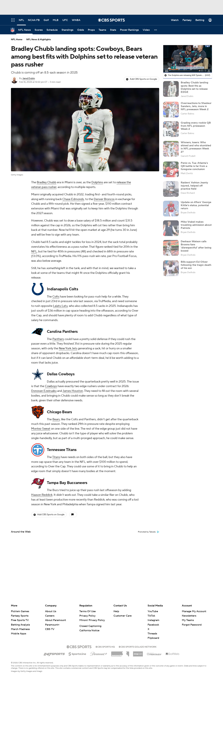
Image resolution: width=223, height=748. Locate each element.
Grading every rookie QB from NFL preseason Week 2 (196, 126)
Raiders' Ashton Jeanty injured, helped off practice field (194, 185)
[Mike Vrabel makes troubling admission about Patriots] (171, 228)
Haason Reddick (41, 495)
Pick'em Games (20, 611)
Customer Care (122, 615)
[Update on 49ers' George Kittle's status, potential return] (171, 208)
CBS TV (49, 629)
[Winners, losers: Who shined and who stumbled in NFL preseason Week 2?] (171, 149)
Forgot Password (192, 624)
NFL (34, 251)
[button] (156, 29)
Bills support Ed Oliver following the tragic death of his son (196, 265)
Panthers (58, 339)
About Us (50, 611)
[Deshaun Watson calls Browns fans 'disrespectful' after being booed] (171, 248)
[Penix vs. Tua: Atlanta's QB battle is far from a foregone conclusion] (171, 169)
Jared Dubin (28, 78)
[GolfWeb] (172, 654)
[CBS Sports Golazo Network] (138, 646)
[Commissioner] (120, 652)
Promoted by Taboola (147, 532)
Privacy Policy (87, 615)
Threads (152, 633)
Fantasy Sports (19, 615)
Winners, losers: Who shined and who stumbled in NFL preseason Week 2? (196, 147)
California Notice (89, 630)
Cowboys (51, 386)
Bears (56, 419)
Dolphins (97, 182)
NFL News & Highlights (38, 39)
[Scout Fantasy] (154, 653)
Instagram (153, 620)
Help (116, 611)
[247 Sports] (54, 653)
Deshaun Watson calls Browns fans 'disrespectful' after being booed (196, 246)
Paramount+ (52, 624)
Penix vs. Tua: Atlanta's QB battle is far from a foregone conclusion (194, 166)
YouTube (153, 611)
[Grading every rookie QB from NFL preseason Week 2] (171, 129)
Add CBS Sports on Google (143, 79)
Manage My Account (194, 611)
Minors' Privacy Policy (92, 620)
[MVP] (138, 652)
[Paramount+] (98, 653)
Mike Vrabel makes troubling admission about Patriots (196, 225)
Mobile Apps (18, 633)
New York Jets (68, 348)
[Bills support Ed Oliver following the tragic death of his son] (171, 268)
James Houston (73, 391)
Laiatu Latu (60, 306)
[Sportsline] (77, 653)
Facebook (153, 624)
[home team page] (37, 289)
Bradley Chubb (46, 182)
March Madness (20, 629)
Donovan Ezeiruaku (43, 391)
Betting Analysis (20, 624)
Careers (49, 615)
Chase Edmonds (73, 199)
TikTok (151, 615)
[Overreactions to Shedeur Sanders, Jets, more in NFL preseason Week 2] (171, 109)
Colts (55, 296)
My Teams (188, 620)
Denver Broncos (104, 199)
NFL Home (16, 39)
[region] (187, 59)
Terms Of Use (87, 611)
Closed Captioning (90, 626)
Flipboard (153, 638)
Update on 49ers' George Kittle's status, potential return (196, 205)
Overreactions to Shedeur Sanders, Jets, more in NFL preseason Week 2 (196, 106)
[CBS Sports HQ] (105, 646)
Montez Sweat (40, 429)
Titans (56, 457)
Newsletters (189, 615)
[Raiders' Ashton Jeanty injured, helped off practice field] (171, 189)
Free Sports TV (20, 620)
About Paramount (55, 620)
